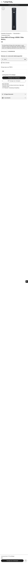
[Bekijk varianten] (1, 30)
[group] (14, 19)
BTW (8, 86)
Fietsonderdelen (16, 33)
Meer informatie (6, 62)
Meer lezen (21, 85)
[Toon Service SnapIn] (27, 281)
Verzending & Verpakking (14, 87)
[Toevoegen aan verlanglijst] (25, 560)
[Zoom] (3, 8)
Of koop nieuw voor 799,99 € (7, 67)
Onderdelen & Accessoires (6, 33)
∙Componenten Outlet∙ (5, 35)
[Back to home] (8, 2)
